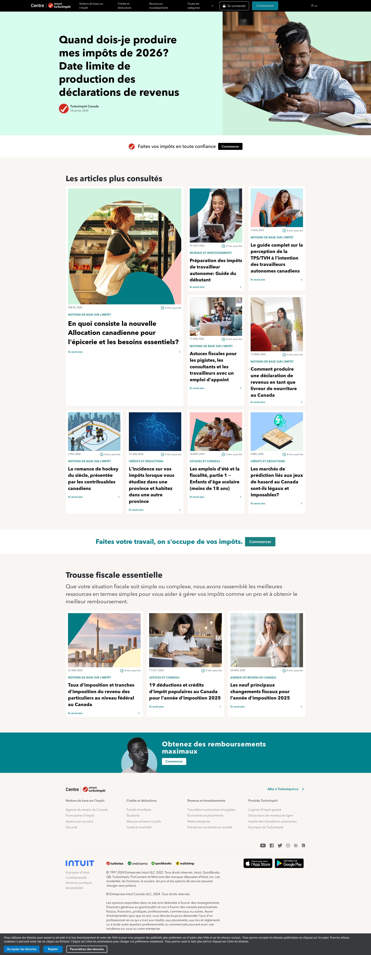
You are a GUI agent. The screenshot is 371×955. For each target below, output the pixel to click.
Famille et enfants (139, 810)
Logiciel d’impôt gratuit (264, 810)
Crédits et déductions (124, 5)
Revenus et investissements (158, 5)
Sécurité (71, 827)
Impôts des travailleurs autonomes (272, 821)
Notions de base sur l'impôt (91, 5)
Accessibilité (74, 888)
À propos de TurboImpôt (265, 827)
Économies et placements (205, 815)
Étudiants (133, 815)
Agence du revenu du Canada (87, 810)
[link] (124, 314)
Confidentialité (76, 877)
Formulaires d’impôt (80, 815)
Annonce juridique (79, 883)
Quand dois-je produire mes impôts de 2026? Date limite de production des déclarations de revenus (119, 66)
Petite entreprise (198, 821)
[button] (340, 6)
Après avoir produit (79, 821)
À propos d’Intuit (77, 872)
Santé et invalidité (139, 827)
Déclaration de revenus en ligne (270, 815)
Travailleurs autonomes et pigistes (211, 810)
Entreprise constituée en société (209, 827)
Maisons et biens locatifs (144, 821)
